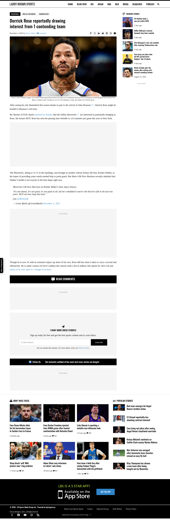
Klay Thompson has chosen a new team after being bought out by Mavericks (138, 466)
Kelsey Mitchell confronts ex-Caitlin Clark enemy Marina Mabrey (142, 441)
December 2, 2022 (51, 203)
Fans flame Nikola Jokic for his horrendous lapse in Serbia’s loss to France (20, 428)
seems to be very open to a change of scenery (30, 269)
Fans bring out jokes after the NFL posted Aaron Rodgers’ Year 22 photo (143, 56)
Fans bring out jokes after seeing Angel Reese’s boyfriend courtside (141, 430)
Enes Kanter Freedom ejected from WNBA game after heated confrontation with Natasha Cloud (58, 428)
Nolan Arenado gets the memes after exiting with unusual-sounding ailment (143, 70)
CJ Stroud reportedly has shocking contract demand (138, 418)
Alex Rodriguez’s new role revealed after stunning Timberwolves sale (146, 44)
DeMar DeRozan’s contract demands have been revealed (144, 32)
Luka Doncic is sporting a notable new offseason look (89, 427)
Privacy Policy (84, 348)
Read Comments (65, 279)
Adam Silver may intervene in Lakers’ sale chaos (54, 464)
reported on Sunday (44, 114)
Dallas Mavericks (29, 14)
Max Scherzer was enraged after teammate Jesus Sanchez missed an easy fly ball (140, 453)
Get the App (105, 491)
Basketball (15, 14)
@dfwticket (22, 199)
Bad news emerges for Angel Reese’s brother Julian (139, 407)
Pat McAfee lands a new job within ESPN (141, 20)
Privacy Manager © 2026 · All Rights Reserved (24, 511)
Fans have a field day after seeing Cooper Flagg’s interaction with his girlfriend (89, 466)
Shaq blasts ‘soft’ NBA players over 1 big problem (21, 464)
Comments (42, 33)
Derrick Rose (44, 14)
